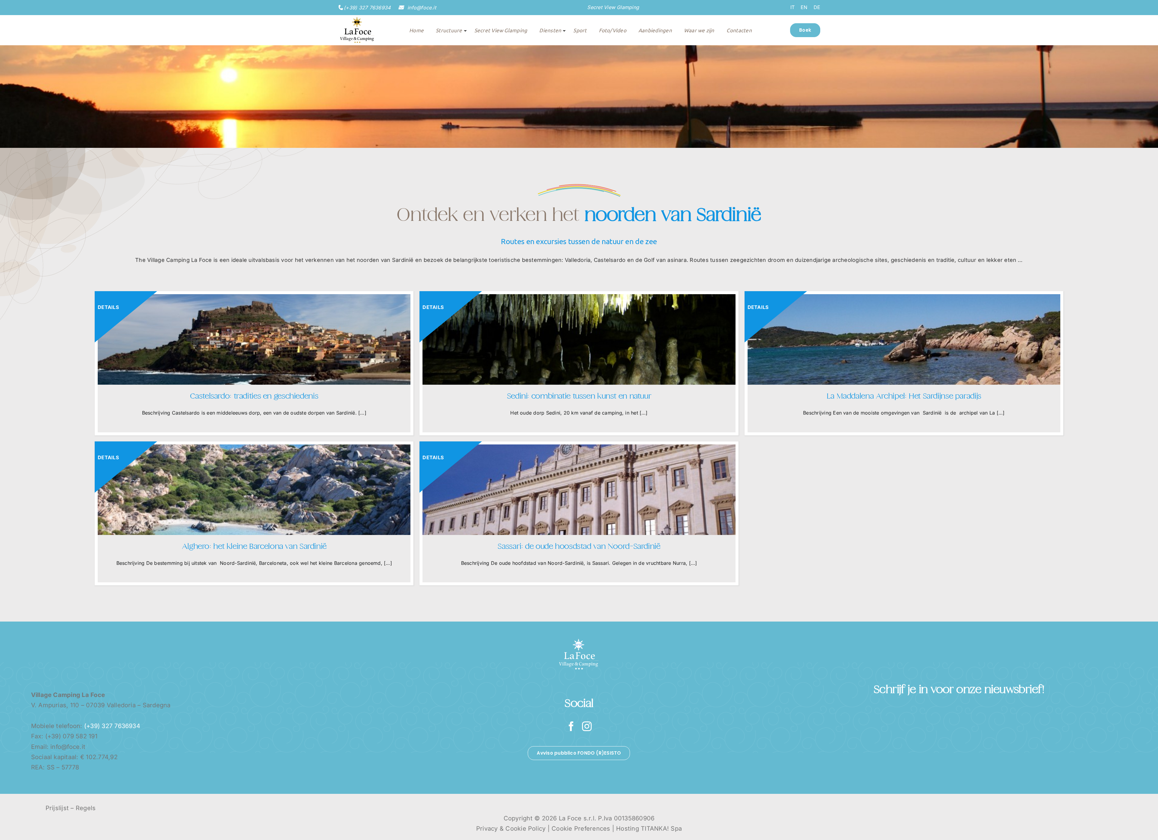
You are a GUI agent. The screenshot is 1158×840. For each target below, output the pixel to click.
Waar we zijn (699, 30)
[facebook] (571, 726)
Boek (805, 30)
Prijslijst (57, 808)
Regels (86, 808)
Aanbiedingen (655, 30)
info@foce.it (421, 8)
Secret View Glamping (613, 7)
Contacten (739, 30)
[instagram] (587, 726)
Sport (580, 30)
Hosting (627, 828)
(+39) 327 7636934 (367, 8)
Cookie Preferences (581, 828)
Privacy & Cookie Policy (511, 828)
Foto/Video (612, 30)
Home (416, 30)
